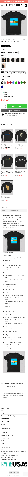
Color (2, 79)
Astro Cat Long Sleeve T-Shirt (21, 146)
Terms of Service (5, 421)
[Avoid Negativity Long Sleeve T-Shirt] (21, 161)
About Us (3, 413)
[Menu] (2, 5)
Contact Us (4, 432)
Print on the (4, 90)
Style (3, 55)
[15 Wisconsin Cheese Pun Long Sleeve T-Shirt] (7, 188)
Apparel (8, 39)
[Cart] (26, 5)
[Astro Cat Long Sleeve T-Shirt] (21, 136)
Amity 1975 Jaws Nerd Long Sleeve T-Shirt (6, 146)
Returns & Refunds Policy (8, 416)
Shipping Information (7, 435)
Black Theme (21, 39)
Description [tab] (5, 207)
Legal (2, 443)
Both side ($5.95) (8, 96)
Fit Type (3, 49)
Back (5, 94)
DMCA (2, 440)
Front (5, 92)
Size (2, 69)
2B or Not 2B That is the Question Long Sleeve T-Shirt (7, 172)
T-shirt (14, 39)
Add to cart (17, 106)
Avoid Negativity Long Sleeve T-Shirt (20, 172)
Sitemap (3, 424)
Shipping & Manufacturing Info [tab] (10, 210)
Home (2, 39)
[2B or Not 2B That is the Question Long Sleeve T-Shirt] (7, 161)
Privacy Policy (5, 418)
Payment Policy (5, 438)
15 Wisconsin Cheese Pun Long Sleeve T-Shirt (7, 198)
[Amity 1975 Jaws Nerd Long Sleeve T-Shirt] (7, 136)
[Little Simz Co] (14, 5)
